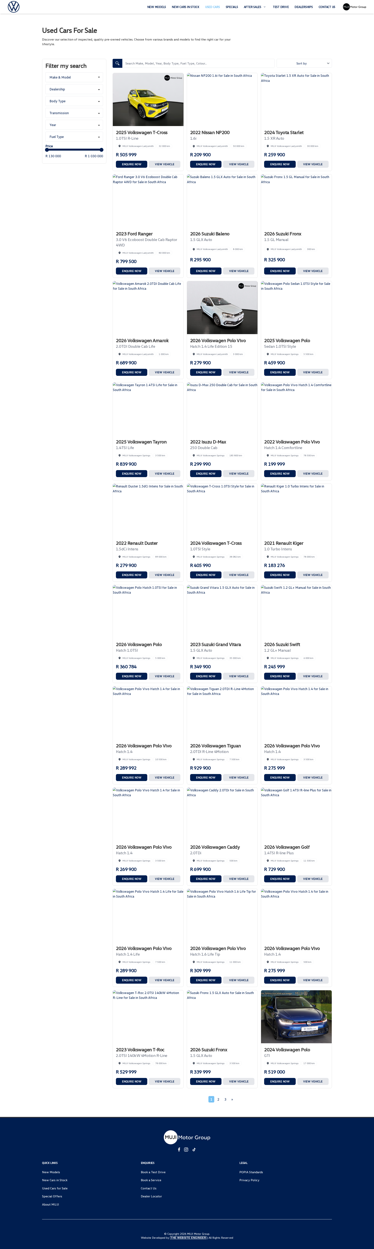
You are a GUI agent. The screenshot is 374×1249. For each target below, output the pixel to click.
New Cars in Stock (185, 7)
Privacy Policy (249, 1180)
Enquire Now (131, 164)
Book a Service (151, 1180)
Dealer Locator (151, 1196)
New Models (156, 7)
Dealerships (304, 7)
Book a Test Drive (153, 1172)
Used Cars (212, 7)
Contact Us (327, 7)
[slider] (47, 150)
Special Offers (52, 1196)
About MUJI (50, 1204)
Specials (232, 7)
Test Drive (281, 7)
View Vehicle (164, 164)
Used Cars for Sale (55, 1188)
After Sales (252, 7)
